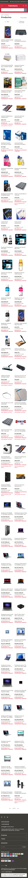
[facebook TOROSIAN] (4, 817)
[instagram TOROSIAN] (1, 817)
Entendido (21, 875)
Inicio (2, 14)
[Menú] (1, 6)
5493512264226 (5, 821)
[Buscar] (25, 9)
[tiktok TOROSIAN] (7, 817)
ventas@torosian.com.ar (7, 826)
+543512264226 (5, 824)
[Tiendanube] (6, 872)
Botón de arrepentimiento (9, 869)
